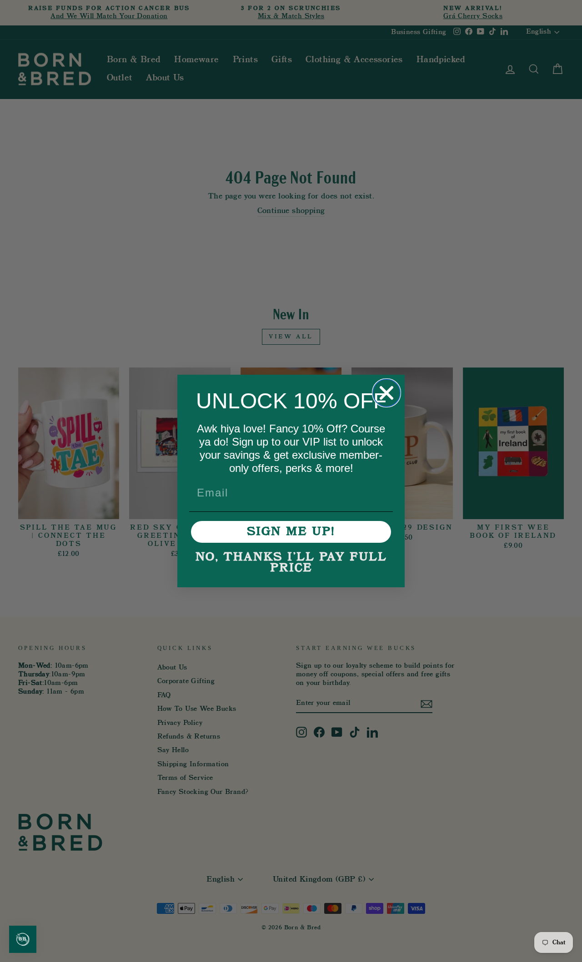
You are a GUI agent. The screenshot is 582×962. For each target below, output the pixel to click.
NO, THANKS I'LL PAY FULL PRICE (291, 563)
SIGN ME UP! (291, 531)
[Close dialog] (386, 393)
